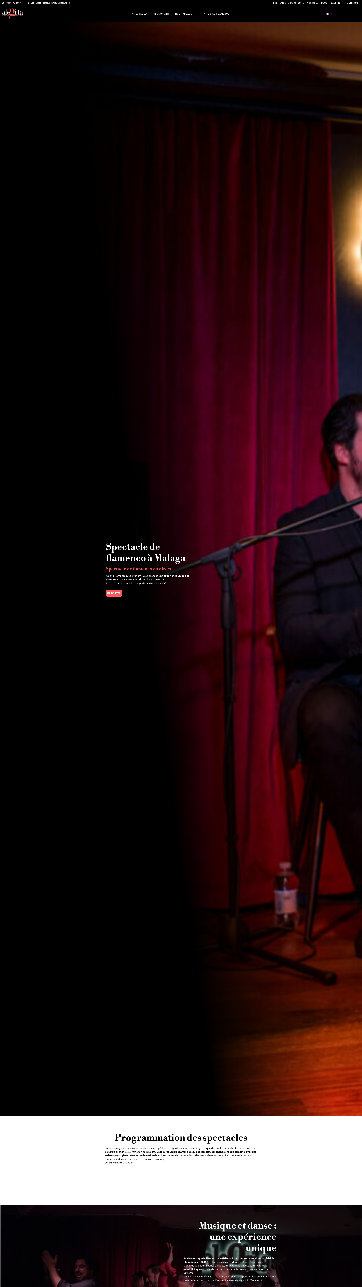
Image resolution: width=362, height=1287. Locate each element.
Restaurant (162, 14)
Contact (352, 3)
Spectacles (140, 14)
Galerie (335, 3)
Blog (324, 3)
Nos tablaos (183, 14)
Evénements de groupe (288, 3)
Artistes (312, 3)
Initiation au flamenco (214, 14)
